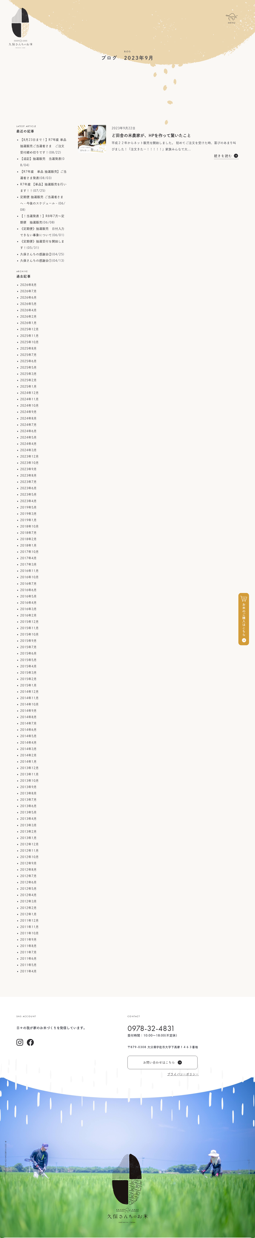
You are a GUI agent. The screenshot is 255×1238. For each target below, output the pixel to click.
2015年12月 (29, 621)
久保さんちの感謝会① (36, 260)
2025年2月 (28, 380)
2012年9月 (28, 863)
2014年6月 (28, 729)
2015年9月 (28, 640)
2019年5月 (28, 507)
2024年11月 (29, 399)
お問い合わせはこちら (159, 1062)
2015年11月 (29, 628)
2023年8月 (28, 475)
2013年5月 (28, 812)
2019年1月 (28, 520)
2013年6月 (28, 806)
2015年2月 (28, 678)
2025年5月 (28, 367)
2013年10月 (29, 780)
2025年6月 (28, 361)
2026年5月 (28, 303)
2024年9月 (28, 411)
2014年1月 (28, 761)
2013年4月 (28, 818)
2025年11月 (29, 335)
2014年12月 (29, 691)
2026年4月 (28, 310)
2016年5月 (28, 596)
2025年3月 (28, 373)
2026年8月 (28, 284)
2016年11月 (29, 570)
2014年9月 (28, 710)
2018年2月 (28, 539)
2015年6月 (28, 653)
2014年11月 (29, 698)
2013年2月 (28, 831)
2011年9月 (28, 939)
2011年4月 (28, 971)
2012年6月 (28, 882)
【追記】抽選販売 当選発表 (40, 158)
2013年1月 (28, 837)
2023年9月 (28, 469)
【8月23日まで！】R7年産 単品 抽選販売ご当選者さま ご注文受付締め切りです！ (43, 146)
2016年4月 (28, 602)
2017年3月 (28, 564)
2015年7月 (28, 647)
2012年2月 (28, 907)
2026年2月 (28, 316)
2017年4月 (28, 558)
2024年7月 (28, 424)
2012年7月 (28, 875)
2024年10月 (29, 405)
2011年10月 (29, 933)
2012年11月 (29, 850)
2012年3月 (28, 901)
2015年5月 (28, 659)
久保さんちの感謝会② (36, 254)
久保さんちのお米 (20, 28)
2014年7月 (28, 723)
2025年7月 (28, 354)
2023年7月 (28, 481)
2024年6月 (28, 431)
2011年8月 (28, 945)
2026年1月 (28, 322)
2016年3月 (28, 609)
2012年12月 (29, 844)
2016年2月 (28, 615)
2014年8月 (28, 717)
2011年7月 (28, 952)
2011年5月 (28, 964)
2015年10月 (29, 634)
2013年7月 (28, 799)
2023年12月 (29, 456)
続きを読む (223, 155)
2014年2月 (28, 755)
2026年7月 (28, 291)
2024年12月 (29, 392)
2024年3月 (28, 450)
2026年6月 (28, 297)
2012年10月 (29, 856)
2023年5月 (28, 494)
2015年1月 (28, 685)
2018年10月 (29, 526)
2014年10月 (29, 704)
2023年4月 (28, 501)
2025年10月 (29, 342)
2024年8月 (28, 418)
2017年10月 (29, 551)
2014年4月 (28, 742)
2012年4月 (28, 894)
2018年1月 (28, 545)
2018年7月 (28, 532)
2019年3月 (28, 513)
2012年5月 (28, 888)
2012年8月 (28, 869)
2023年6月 (28, 488)
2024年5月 (28, 437)
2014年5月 (28, 736)
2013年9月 (28, 786)
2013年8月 (28, 793)
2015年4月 (28, 666)
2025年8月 (28, 348)
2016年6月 (28, 590)
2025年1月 (28, 386)
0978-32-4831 (151, 1028)
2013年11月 (29, 774)
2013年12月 (29, 767)
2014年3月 (28, 748)
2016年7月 (28, 583)
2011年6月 (28, 958)
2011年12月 (29, 920)
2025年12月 (29, 329)
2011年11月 (29, 926)
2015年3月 (28, 672)
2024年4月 (28, 443)
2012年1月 (28, 914)
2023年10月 (29, 462)
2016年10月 (29, 577)
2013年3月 (28, 825)
